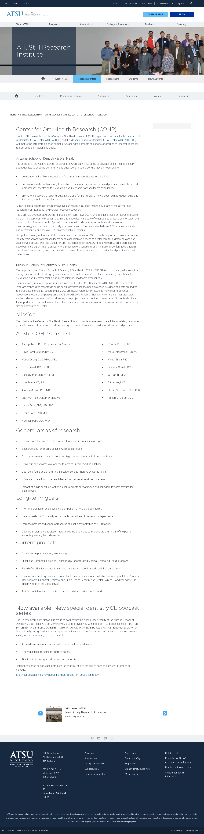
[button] (39, 713)
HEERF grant (171, 753)
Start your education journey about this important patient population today (57, 674)
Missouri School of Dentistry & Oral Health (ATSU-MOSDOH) (103, 140)
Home (13, 115)
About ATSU (22, 24)
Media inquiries (132, 774)
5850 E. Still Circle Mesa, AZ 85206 (52, 771)
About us (89, 753)
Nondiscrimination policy (178, 767)
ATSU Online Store (165, 3)
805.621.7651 (49, 797)
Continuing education (95, 774)
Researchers (112, 79)
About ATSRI (61, 79)
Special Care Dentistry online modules (43, 576)
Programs (54, 24)
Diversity (182, 24)
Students (150, 24)
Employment (131, 763)
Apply (182, 14)
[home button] (43, 79)
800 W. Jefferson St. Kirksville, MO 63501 (53, 755)
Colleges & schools (118, 24)
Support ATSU (130, 3)
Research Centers (87, 79)
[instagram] (105, 738)
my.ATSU (181, 3)
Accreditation (131, 753)
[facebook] (92, 738)
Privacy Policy (176, 831)
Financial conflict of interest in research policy (178, 760)
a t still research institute (33, 115)
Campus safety (132, 758)
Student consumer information (174, 774)
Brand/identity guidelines (137, 769)
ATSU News (147, 3)
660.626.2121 (49, 760)
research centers (60, 115)
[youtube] (112, 738)
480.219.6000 (49, 777)
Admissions (86, 24)
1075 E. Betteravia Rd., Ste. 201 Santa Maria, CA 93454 (56, 789)
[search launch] (191, 3)
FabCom (198, 831)
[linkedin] (98, 738)
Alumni (116, 3)
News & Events (155, 79)
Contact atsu (155, 14)
